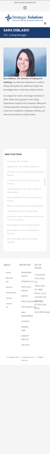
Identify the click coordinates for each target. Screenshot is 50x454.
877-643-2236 (40, 304)
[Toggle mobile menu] (45, 23)
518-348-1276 (30, 2)
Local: (43, 293)
